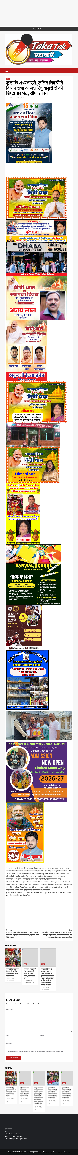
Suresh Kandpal (11, 98)
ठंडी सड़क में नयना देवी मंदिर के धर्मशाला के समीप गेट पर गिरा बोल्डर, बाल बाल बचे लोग (30, 973)
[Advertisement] (39, 13)
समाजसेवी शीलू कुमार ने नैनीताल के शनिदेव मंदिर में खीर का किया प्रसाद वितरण (12, 972)
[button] (6, 1120)
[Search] (71, 70)
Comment (10, 1009)
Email (42, 1035)
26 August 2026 (52, 1102)
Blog (8, 78)
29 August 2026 (10, 980)
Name (8, 1035)
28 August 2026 (45, 989)
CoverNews (56, 1152)
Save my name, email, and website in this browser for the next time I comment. (35, 1051)
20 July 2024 (20, 98)
